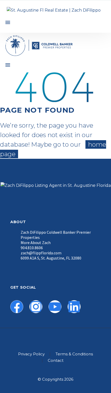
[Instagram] (35, 306)
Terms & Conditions (74, 354)
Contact (56, 361)
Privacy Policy (31, 354)
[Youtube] (55, 306)
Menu (7, 22)
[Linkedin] (74, 306)
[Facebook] (16, 306)
